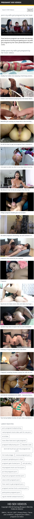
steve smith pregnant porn (11, 480)
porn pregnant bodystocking (11, 428)
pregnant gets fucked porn (11, 463)
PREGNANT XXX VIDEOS (11, 2)
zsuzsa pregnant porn (23, 455)
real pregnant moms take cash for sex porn (16, 432)
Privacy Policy (22, 512)
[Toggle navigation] (30, 2)
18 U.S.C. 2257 (11, 512)
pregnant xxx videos (17, 517)
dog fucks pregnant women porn (13, 476)
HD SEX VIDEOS (17, 504)
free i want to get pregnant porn (13, 484)
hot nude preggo (7, 455)
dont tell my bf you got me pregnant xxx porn (17, 450)
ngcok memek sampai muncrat (12, 496)
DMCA (4, 512)
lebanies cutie (26, 445)
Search (30, 10)
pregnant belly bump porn (11, 445)
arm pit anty (27, 463)
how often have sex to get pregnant (14, 440)
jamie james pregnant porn (11, 492)
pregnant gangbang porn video (12, 459)
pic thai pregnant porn (9, 472)
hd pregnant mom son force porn (13, 467)
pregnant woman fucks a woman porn (15, 488)
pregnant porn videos (22, 515)
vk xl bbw (5, 436)
